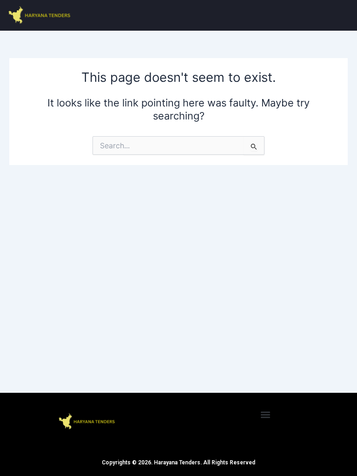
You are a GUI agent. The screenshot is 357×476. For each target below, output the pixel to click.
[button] (265, 414)
